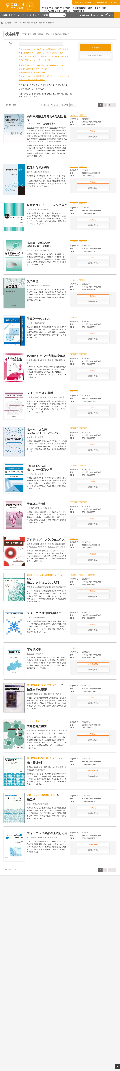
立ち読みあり (48, 85)
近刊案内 (66, 8)
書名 (47, 15)
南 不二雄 (49, 730)
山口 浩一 (30, 323)
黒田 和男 (30, 654)
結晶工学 (64, 56)
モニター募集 (100, 8)
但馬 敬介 (63, 133)
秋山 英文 (53, 128)
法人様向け (89, 2)
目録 (115, 2)
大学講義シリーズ (26, 65)
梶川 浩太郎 (31, 360)
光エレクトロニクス (27, 49)
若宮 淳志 (48, 141)
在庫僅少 (35, 85)
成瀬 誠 (29, 209)
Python (36, 56)
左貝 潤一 (30, 172)
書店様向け (79, 2)
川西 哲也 (51, 397)
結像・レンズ (42, 53)
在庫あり (24, 85)
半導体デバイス (59, 53)
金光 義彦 (30, 128)
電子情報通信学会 (33, 694)
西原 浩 (29, 587)
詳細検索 (8, 23)
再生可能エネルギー (27, 53)
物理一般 (41, 49)
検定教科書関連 (79, 8)
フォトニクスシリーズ (59, 76)
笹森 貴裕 (44, 133)
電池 (30, 56)
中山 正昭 (30, 508)
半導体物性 (51, 49)
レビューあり (39, 89)
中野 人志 (30, 474)
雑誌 (90, 8)
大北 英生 (30, 130)
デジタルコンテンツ (52, 11)
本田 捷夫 (47, 694)
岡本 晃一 (51, 547)
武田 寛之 (51, 837)
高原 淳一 (33, 547)
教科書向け (25, 89)
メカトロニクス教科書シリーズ (32, 80)
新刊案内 (55, 8)
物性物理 (55, 56)
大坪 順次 (30, 617)
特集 (46, 8)
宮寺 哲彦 (42, 139)
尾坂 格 (47, 130)
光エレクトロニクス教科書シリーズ (34, 76)
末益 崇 (29, 437)
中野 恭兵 (43, 136)
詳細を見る (93, 137)
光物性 (65, 49)
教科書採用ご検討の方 (104, 2)
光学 (59, 49)
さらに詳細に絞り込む (95, 55)
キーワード (39, 15)
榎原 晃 (29, 397)
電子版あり (62, 85)
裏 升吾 (49, 587)
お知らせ (67, 11)
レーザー (33, 60)
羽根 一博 (30, 804)
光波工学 (22, 56)
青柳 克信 (30, 730)
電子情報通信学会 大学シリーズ (33, 69)
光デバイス (23, 60)
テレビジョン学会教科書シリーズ (49, 65)
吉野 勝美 (30, 837)
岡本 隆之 (51, 360)
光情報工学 (45, 56)
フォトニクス (44, 60)
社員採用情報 (78, 11)
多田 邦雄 (47, 767)
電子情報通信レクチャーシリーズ (33, 73)
